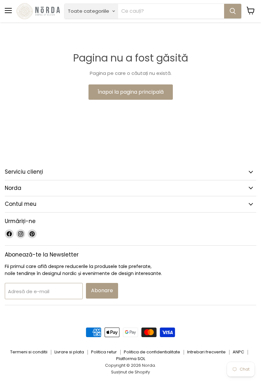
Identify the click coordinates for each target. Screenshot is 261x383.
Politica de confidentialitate (152, 352)
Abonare (102, 290)
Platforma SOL (130, 359)
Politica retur (104, 352)
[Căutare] (232, 11)
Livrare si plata (69, 352)
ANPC (238, 352)
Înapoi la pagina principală (131, 92)
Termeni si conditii (28, 352)
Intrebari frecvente (206, 352)
